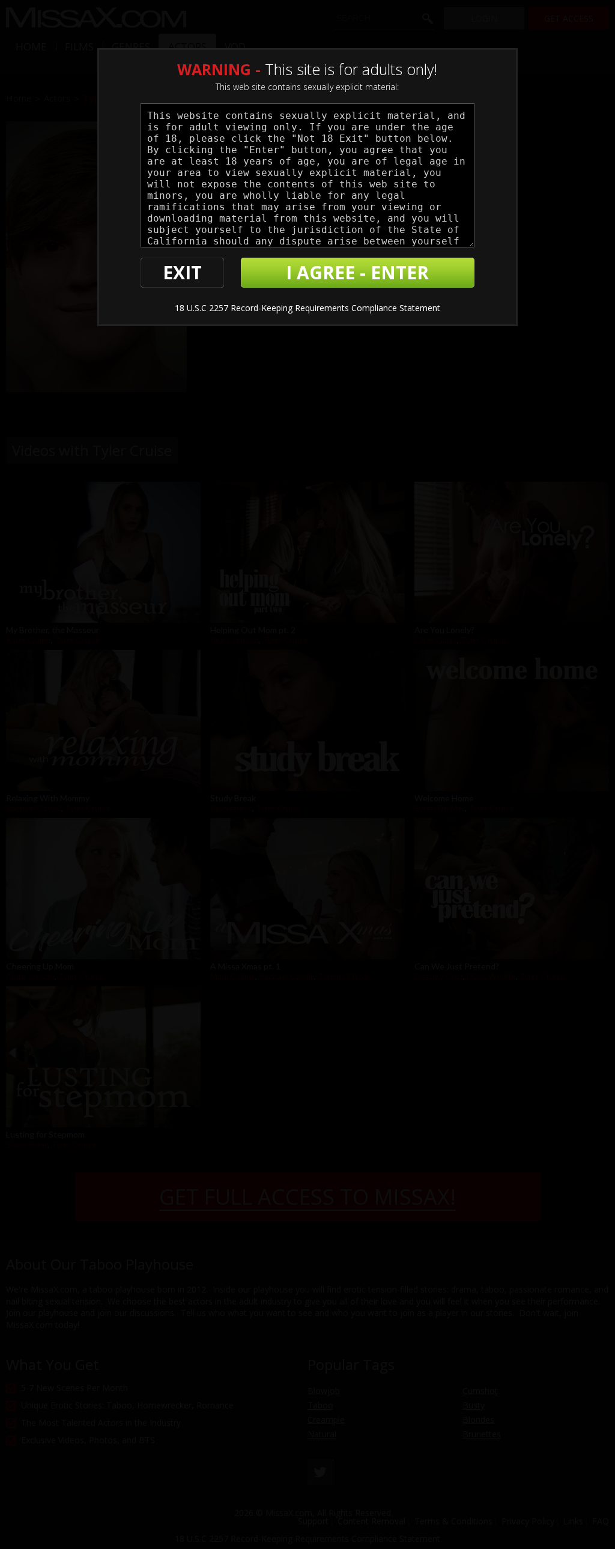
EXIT (182, 272)
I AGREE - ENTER (357, 272)
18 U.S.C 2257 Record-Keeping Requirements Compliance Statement (307, 308)
